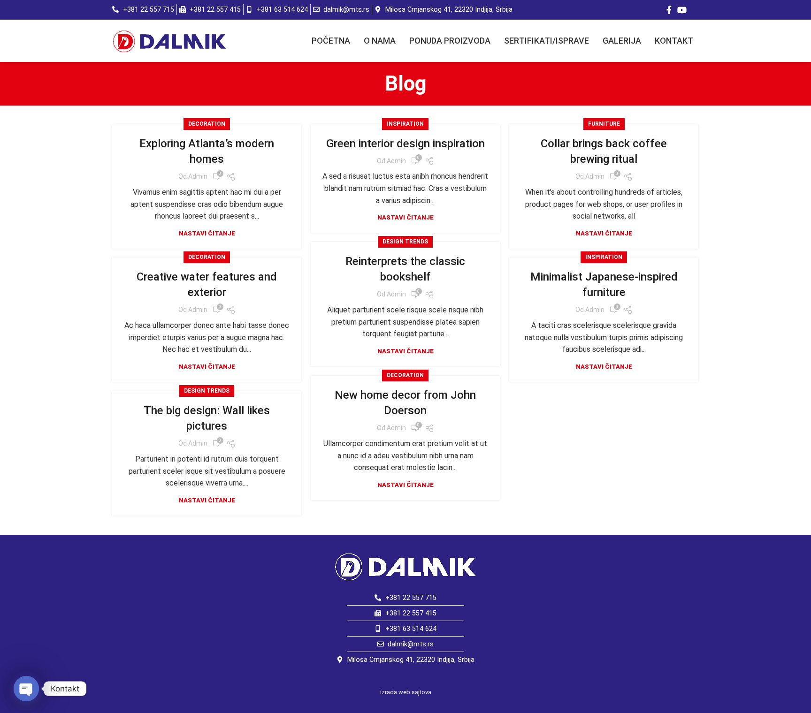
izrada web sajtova (405, 692)
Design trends (405, 241)
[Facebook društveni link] (669, 10)
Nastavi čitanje (207, 233)
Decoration (206, 124)
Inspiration (405, 124)
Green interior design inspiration (405, 143)
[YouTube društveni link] (681, 10)
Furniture (604, 124)
